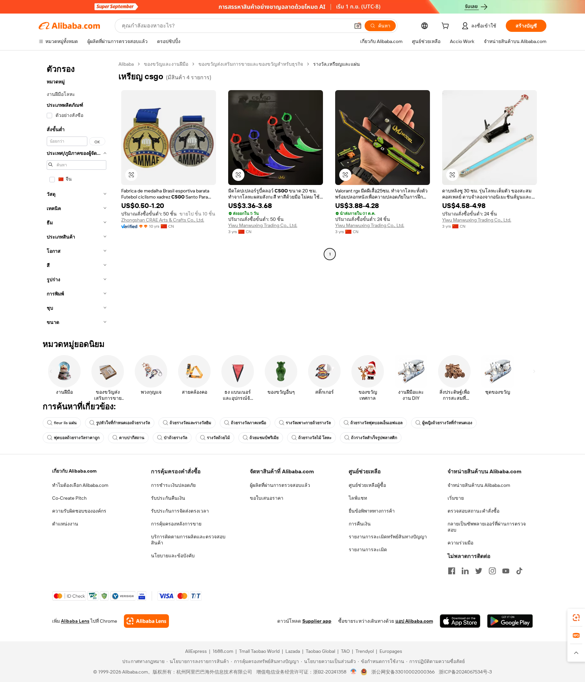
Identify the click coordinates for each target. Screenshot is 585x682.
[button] (358, 26)
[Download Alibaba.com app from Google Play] (510, 621)
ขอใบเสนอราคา (266, 498)
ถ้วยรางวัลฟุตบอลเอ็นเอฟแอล (376, 422)
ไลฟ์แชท (358, 498)
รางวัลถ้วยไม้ (218, 437)
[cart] (446, 26)
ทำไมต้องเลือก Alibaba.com (80, 485)
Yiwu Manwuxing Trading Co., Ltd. (262, 225)
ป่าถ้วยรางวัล (175, 437)
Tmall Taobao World (259, 651)
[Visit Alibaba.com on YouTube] (506, 571)
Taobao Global (320, 651)
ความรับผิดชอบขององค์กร (79, 511)
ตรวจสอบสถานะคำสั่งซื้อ (473, 511)
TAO (345, 651)
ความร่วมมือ (460, 542)
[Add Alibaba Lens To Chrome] (146, 621)
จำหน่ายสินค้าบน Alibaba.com (479, 485)
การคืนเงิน (360, 523)
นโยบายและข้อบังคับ (173, 555)
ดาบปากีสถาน (131, 437)
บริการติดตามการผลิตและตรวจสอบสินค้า (188, 539)
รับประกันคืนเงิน (168, 498)
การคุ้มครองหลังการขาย (176, 523)
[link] (576, 617)
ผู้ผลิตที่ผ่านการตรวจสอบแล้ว (280, 485)
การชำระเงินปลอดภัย (173, 485)
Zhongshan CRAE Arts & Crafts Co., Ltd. (162, 220)
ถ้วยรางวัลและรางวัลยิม (190, 422)
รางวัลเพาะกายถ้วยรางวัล (308, 422)
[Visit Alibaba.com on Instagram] (492, 571)
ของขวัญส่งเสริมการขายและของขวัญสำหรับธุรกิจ (250, 64)
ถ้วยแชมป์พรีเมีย (264, 437)
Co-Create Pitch (69, 498)
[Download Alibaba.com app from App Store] (460, 621)
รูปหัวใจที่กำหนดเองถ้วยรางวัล (123, 422)
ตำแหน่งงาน (65, 523)
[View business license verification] (353, 671)
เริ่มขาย (456, 498)
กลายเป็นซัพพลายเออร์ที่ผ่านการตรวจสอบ (487, 527)
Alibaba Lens (75, 621)
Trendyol (364, 651)
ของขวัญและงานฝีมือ (166, 64)
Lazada (292, 651)
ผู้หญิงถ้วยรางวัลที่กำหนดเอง (447, 422)
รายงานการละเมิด (368, 549)
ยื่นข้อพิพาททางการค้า (372, 511)
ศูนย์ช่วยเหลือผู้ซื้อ (367, 485)
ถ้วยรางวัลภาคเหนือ (248, 422)
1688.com (223, 651)
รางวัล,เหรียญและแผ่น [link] (336, 64)
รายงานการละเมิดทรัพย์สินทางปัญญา (388, 536)
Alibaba (126, 64)
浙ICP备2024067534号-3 (465, 672)
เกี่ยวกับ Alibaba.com (74, 471)
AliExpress (196, 651)
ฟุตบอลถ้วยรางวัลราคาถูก (77, 437)
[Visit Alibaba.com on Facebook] (452, 571)
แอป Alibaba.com (414, 621)
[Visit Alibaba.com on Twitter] (479, 571)
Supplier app (316, 621)
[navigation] (76, 195)
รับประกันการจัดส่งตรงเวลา (180, 511)
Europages (391, 651)
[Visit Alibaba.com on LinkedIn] (465, 571)
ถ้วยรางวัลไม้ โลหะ (314, 437)
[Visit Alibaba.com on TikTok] (519, 571)
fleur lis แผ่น (65, 422)
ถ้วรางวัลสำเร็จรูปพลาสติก (374, 437)
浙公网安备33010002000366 (403, 672)
